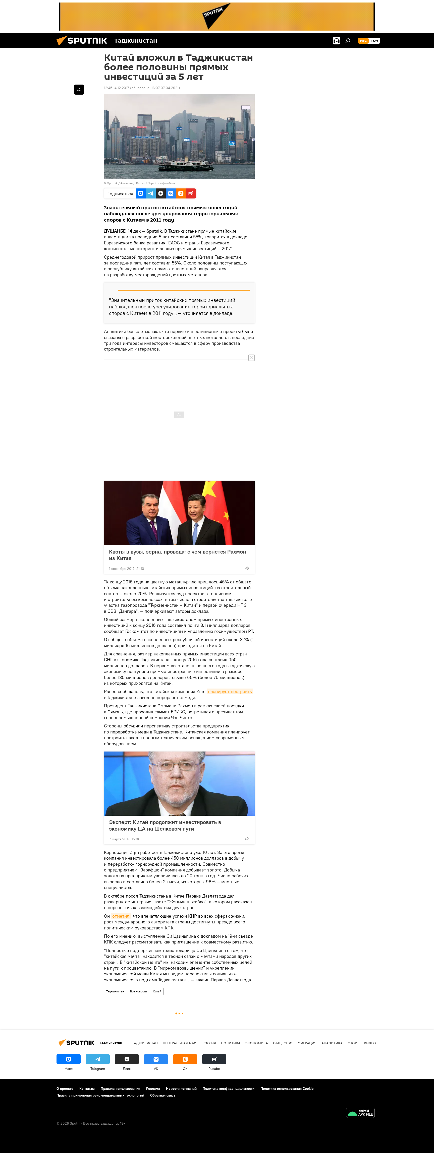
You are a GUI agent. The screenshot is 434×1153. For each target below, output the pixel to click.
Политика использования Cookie (287, 1088)
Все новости (138, 991)
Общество (283, 1043)
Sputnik (112, 183)
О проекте (65, 1088)
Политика (230, 1043)
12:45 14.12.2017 (116, 88)
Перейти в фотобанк (162, 183)
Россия (209, 1043)
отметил (120, 916)
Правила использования (120, 1088)
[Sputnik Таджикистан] (84, 47)
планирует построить (230, 691)
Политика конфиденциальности (228, 1088)
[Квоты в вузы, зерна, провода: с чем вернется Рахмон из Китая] (179, 513)
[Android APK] (360, 1113)
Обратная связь (162, 1095)
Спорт (353, 1043)
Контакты (87, 1088)
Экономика (256, 1043)
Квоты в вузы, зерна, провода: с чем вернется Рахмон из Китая (177, 554)
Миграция (307, 1043)
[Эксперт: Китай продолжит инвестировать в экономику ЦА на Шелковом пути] (179, 784)
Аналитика (332, 1043)
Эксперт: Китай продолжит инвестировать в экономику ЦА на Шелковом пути (165, 825)
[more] (247, 568)
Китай (157, 991)
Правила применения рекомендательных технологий (100, 1095)
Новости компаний (181, 1088)
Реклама (153, 1088)
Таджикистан (115, 991)
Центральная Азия (180, 1043)
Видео (370, 1043)
